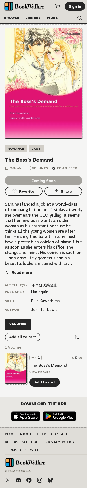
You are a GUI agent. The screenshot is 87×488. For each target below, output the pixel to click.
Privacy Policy (60, 442)
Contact (59, 434)
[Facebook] (29, 480)
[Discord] (18, 480)
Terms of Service (22, 450)
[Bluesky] (50, 480)
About (26, 434)
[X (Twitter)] (8, 480)
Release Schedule (23, 442)
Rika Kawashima (45, 300)
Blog (10, 434)
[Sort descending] (77, 337)
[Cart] (57, 6)
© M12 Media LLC (18, 470)
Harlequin (39, 291)
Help (41, 434)
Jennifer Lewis (44, 309)
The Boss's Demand (48, 365)
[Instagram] (40, 480)
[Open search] (79, 18)
